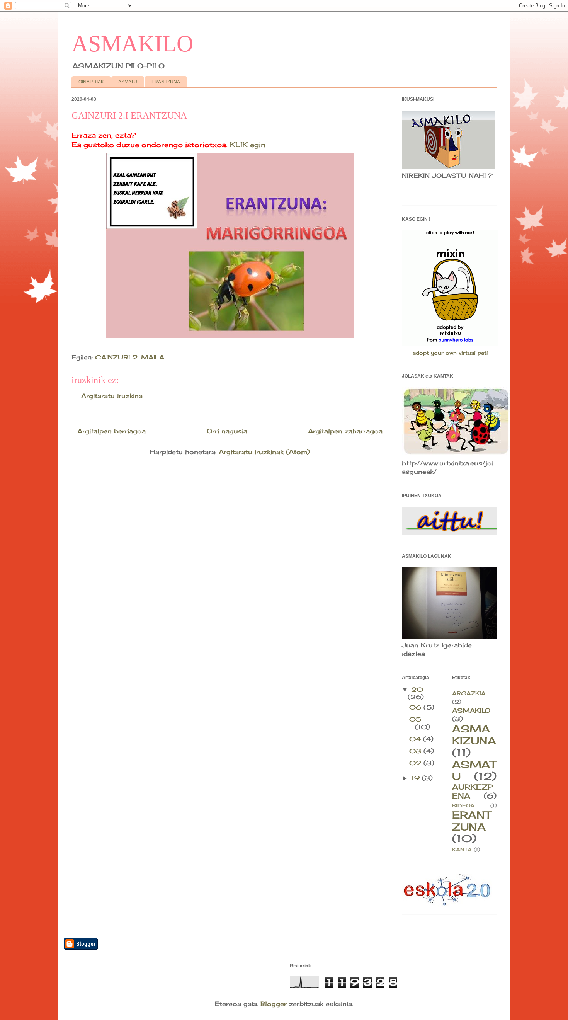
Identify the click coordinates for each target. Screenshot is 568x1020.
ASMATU (127, 82)
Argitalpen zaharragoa (345, 431)
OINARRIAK (91, 82)
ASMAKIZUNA (474, 735)
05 (415, 719)
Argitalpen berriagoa (111, 431)
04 (416, 739)
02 (416, 763)
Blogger (273, 1004)
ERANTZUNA (165, 82)
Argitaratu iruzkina (112, 396)
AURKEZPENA (472, 791)
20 (417, 689)
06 (416, 707)
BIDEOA (463, 805)
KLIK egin (247, 144)
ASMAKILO (132, 43)
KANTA (462, 849)
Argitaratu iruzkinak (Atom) (264, 452)
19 (416, 778)
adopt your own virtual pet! (450, 353)
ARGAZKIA (469, 693)
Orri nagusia (227, 431)
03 (416, 751)
